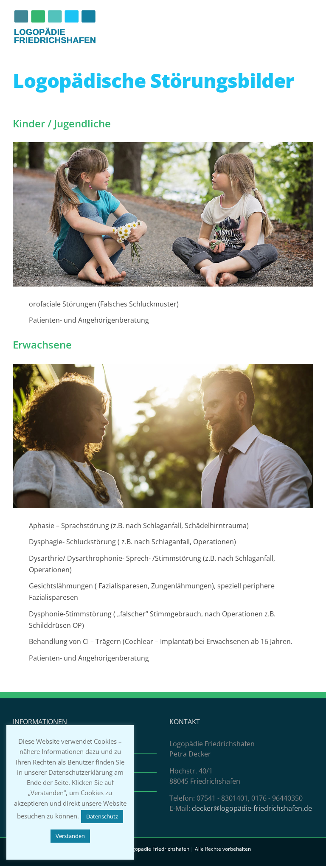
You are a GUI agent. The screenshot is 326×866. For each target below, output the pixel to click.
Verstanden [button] (70, 836)
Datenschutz (102, 816)
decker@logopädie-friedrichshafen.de (252, 808)
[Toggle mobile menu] (309, 34)
